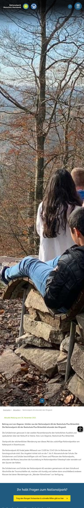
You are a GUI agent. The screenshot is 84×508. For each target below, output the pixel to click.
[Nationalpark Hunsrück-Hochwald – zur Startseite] (20, 3)
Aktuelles (16, 410)
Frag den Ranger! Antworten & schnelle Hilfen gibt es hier (40, 498)
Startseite (6, 410)
